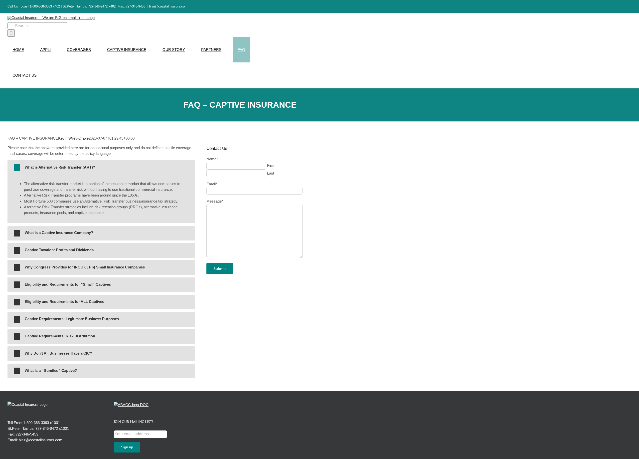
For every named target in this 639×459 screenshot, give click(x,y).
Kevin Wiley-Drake (73, 138)
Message (214, 201)
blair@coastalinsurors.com (168, 6)
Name (212, 159)
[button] (101, 167)
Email (211, 184)
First (270, 165)
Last (270, 173)
